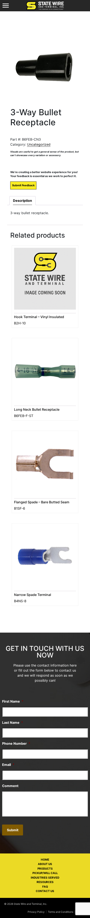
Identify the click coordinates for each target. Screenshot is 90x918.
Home (45, 859)
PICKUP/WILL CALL (45, 873)
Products (45, 868)
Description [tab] (22, 200)
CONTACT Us (45, 891)
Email (8, 765)
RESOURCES (45, 882)
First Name (12, 701)
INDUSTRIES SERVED (45, 877)
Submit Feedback (23, 185)
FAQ (45, 886)
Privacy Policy (36, 911)
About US (45, 864)
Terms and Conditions (60, 911)
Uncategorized (38, 144)
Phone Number (16, 743)
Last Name (12, 722)
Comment (10, 786)
